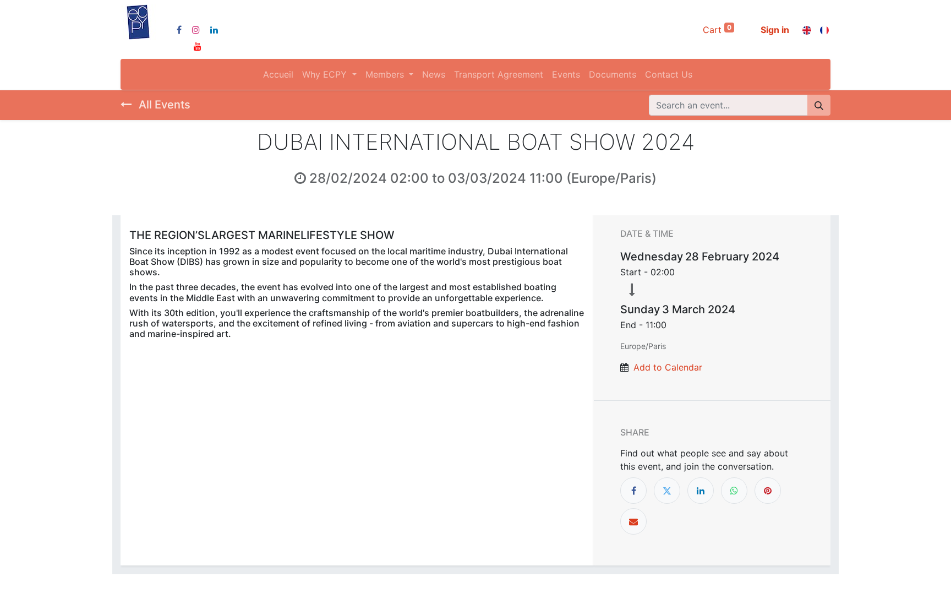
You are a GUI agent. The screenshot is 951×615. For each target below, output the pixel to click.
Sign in (775, 29)
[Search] (818, 105)
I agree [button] (811, 598)
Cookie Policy (449, 597)
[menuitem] (278, 74)
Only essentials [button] (761, 598)
